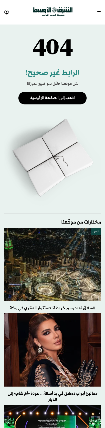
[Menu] (100, 10)
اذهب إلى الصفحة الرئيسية (52, 93)
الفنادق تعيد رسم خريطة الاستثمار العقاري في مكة (52, 304)
